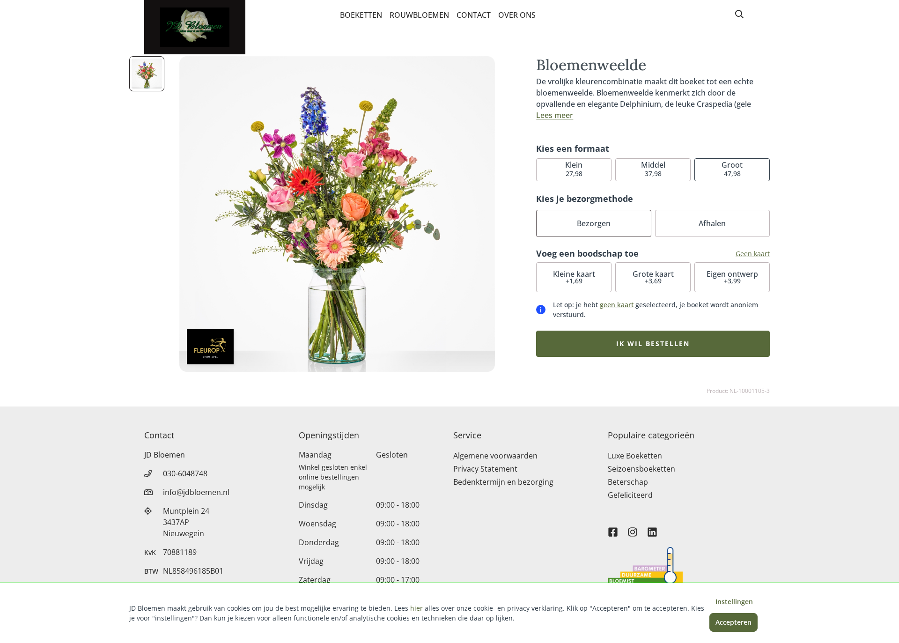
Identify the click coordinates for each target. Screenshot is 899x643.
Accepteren (733, 622)
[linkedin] (652, 527)
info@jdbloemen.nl (196, 492)
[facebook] (613, 527)
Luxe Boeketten (635, 456)
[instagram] (632, 527)
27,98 (573, 169)
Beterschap (628, 482)
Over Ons (517, 15)
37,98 (653, 169)
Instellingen (734, 601)
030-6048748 (185, 473)
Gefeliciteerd (630, 495)
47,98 (732, 169)
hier (416, 608)
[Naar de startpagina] (194, 27)
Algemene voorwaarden (495, 456)
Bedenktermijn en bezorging (503, 482)
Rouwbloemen (419, 15)
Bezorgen (594, 223)
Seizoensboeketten (641, 469)
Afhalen (712, 223)
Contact (474, 15)
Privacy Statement (485, 469)
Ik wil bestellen (653, 343)
